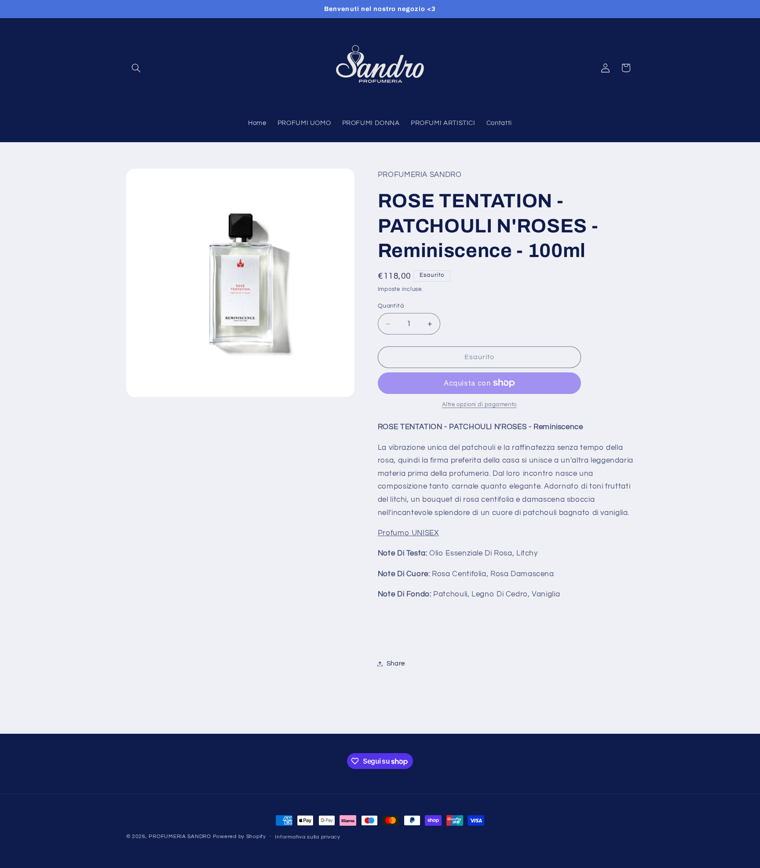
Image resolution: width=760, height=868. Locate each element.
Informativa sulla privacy (307, 837)
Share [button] (396, 663)
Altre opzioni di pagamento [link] (479, 405)
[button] (136, 68)
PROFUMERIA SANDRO (180, 836)
